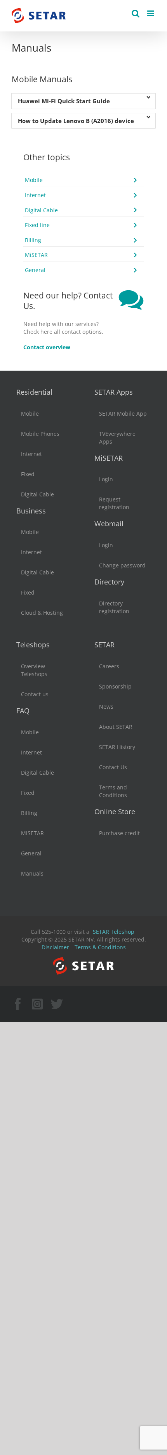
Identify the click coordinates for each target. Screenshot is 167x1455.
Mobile (34, 180)
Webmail (109, 523)
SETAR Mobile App (123, 413)
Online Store (114, 811)
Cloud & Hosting (42, 612)
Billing (33, 240)
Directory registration (114, 607)
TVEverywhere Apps (117, 437)
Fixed (28, 474)
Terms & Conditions (100, 947)
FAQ (23, 710)
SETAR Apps (113, 392)
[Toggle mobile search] (135, 13)
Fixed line (37, 225)
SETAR (104, 644)
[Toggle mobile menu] (151, 13)
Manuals (32, 873)
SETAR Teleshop (113, 931)
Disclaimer (55, 947)
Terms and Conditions (113, 791)
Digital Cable (41, 210)
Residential (34, 392)
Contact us (35, 694)
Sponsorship (115, 686)
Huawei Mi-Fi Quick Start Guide (64, 101)
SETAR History (117, 747)
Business (31, 510)
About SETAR (115, 726)
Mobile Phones (40, 433)
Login (106, 479)
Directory (109, 581)
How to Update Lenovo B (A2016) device (76, 121)
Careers (109, 666)
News (106, 706)
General (35, 270)
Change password (122, 565)
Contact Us (113, 767)
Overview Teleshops (34, 670)
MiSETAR (36, 254)
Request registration (114, 503)
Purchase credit (119, 833)
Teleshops (33, 644)
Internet (35, 195)
